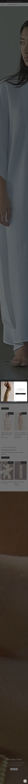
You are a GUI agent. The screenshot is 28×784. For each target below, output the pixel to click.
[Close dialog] (26, 382)
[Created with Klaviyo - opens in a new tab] (14, 401)
